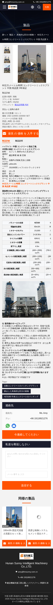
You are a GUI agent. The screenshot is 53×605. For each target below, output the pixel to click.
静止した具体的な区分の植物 (16, 391)
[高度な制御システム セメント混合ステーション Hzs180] (39, 517)
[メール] (14, 426)
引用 (47, 7)
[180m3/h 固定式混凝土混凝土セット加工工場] (14, 517)
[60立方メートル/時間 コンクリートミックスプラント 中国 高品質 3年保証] (32, 64)
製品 (11, 35)
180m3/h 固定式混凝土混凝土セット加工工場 (13, 532)
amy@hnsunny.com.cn (14, 2)
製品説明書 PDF (22, 105)
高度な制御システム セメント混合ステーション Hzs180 (38, 532)
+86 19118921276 (43, 2)
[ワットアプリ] (7, 426)
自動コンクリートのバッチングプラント (21, 386)
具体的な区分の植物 (25, 35)
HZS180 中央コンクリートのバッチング (21, 396)
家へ (4, 35)
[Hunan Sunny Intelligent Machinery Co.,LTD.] (13, 7)
